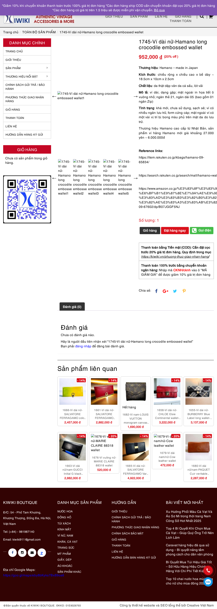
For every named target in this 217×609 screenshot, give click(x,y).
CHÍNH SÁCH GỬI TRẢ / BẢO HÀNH (131, 519)
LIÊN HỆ (11, 126)
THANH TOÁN (15, 118)
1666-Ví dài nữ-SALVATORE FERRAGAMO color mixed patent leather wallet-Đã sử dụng (73, 414)
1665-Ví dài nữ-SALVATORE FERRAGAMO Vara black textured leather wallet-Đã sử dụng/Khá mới (135, 470)
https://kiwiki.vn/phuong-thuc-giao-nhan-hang (174, 256)
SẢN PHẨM (139, 16)
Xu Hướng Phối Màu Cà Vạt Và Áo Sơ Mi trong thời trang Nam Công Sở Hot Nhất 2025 (189, 516)
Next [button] (135, 95)
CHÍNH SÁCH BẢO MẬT (127, 533)
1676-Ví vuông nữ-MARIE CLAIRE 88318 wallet (104, 461)
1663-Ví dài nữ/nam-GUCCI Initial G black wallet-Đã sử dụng (72, 470)
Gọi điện (205, 230)
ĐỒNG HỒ (64, 517)
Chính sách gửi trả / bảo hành (25, 86)
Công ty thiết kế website (137, 605)
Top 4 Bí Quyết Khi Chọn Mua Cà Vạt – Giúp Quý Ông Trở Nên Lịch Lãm (190, 532)
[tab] (72, 306)
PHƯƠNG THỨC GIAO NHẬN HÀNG (135, 527)
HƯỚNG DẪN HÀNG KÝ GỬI (24, 134)
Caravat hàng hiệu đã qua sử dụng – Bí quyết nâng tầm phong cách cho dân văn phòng (189, 549)
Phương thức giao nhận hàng (25, 99)
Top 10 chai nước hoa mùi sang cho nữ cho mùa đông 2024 (189, 580)
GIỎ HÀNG (13, 109)
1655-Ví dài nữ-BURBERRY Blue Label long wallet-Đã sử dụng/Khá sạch (198, 414)
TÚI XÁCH (64, 523)
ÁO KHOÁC (64, 565)
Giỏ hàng (183, 16)
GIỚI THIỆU (13, 59)
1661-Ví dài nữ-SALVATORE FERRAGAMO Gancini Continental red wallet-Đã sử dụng (104, 414)
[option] (94, 95)
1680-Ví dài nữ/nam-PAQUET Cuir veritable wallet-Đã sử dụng (199, 470)
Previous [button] (54, 95)
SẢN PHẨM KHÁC (69, 571)
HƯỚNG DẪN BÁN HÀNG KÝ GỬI (134, 557)
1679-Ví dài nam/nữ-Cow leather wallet (167, 456)
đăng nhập (83, 346)
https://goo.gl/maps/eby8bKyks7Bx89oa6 (33, 575)
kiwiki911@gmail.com (27, 539)
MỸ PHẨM (64, 553)
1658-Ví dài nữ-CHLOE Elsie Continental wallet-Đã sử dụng (167, 414)
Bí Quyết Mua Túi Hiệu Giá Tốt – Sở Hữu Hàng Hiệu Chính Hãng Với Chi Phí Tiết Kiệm (189, 566)
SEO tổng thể (170, 605)
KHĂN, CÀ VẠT (67, 541)
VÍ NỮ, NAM (65, 535)
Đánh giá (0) (72, 306)
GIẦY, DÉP (64, 559)
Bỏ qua (159, 10)
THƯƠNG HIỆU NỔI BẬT (22, 76)
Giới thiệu (114, 16)
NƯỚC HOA (65, 511)
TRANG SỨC (65, 547)
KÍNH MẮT (64, 529)
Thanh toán (180, 20)
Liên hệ (161, 16)
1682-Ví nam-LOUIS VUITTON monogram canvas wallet (135, 418)
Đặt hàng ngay (175, 230)
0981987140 (208, 582)
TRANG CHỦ (14, 51)
